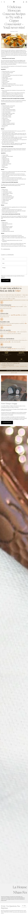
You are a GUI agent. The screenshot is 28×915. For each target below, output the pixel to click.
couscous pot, (19, 130)
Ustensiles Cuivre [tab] (7, 300)
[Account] (23, 2)
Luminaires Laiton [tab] (19, 300)
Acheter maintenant (7, 422)
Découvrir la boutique (14, 370)
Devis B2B (14, 372)
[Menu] (1, 1)
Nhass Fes (16, 246)
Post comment (6, 280)
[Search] (4, 2)
